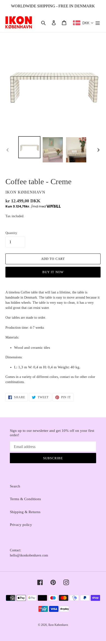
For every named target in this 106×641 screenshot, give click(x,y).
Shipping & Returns (25, 512)
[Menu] (97, 22)
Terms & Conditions (25, 499)
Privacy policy (21, 525)
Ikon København (58, 625)
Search (15, 486)
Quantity (11, 233)
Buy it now (52, 272)
